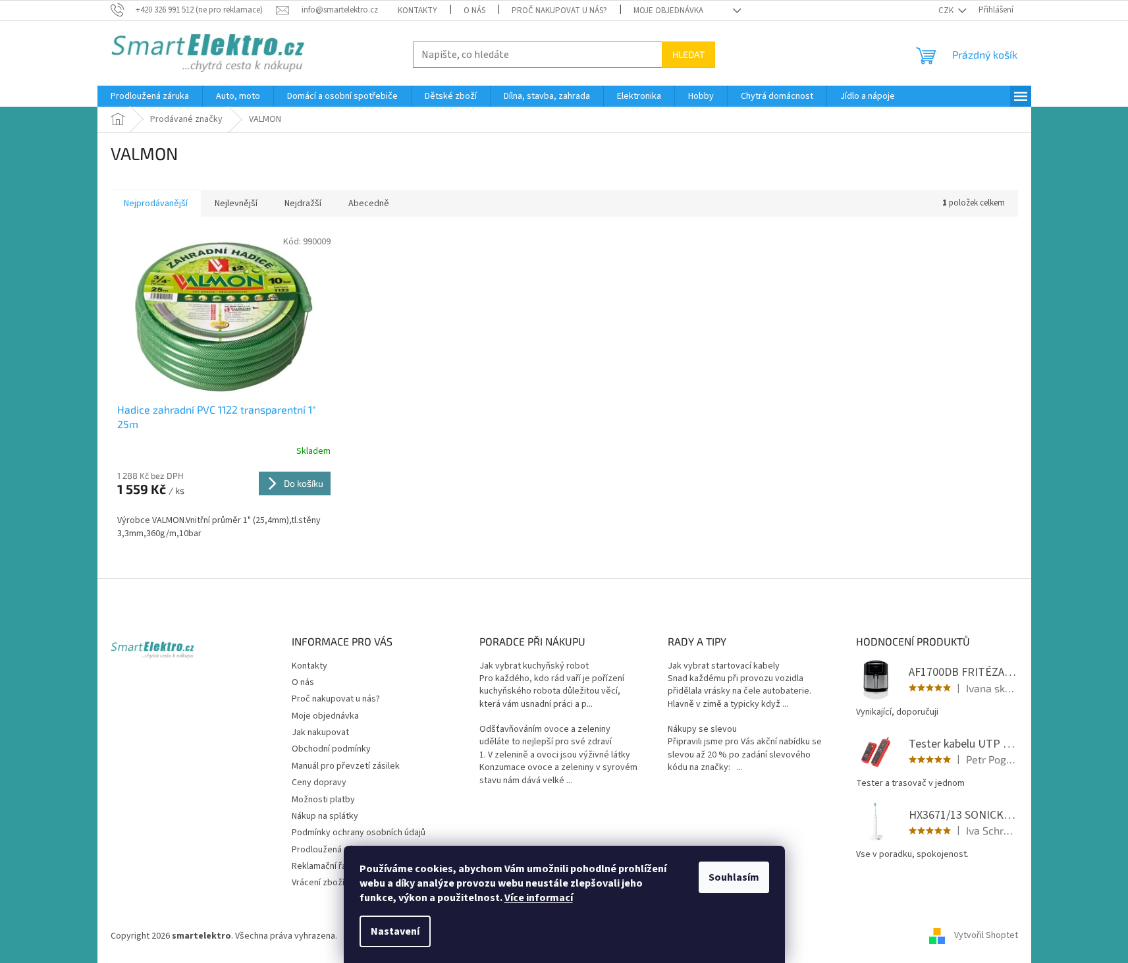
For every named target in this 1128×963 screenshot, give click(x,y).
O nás (474, 10)
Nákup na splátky (325, 816)
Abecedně (368, 203)
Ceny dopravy (319, 782)
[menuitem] (149, 96)
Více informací (538, 898)
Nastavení (395, 931)
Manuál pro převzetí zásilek (346, 766)
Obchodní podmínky (331, 749)
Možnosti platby (323, 799)
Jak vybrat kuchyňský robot (534, 666)
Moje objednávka (668, 10)
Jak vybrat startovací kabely (724, 666)
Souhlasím (734, 877)
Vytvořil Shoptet (986, 936)
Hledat (688, 54)
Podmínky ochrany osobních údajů (358, 832)
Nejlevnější (236, 203)
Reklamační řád (322, 866)
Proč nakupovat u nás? (559, 10)
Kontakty (417, 10)
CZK (946, 10)
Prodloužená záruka (331, 849)
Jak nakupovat (320, 732)
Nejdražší (302, 203)
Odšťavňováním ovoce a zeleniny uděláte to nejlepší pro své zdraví (545, 735)
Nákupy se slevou (702, 729)
